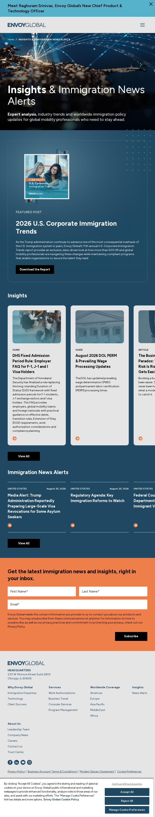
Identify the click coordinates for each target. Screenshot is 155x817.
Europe (94, 698)
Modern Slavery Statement (97, 771)
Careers (13, 741)
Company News (18, 735)
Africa (94, 715)
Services (55, 687)
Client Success (17, 704)
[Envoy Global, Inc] (27, 25)
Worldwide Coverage (105, 687)
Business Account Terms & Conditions (52, 771)
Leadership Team (19, 729)
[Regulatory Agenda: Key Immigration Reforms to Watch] (73, 525)
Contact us (15, 746)
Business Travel (58, 698)
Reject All (127, 800)
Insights (137, 687)
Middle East (97, 710)
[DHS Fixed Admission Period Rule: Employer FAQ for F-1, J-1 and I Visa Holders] (15, 438)
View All (23, 456)
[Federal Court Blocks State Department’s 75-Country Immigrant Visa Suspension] (136, 525)
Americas (96, 693)
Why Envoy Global (20, 687)
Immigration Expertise (22, 693)
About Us (14, 724)
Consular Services (60, 704)
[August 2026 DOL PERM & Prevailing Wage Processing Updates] (77, 438)
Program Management (63, 710)
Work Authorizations (62, 693)
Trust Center (16, 752)
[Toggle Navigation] (142, 25)
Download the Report (35, 269)
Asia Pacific (97, 704)
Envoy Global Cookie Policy (61, 799)
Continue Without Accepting (127, 784)
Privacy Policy (16, 771)
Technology (15, 698)
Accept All (126, 792)
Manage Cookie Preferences (127, 809)
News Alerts (139, 693)
